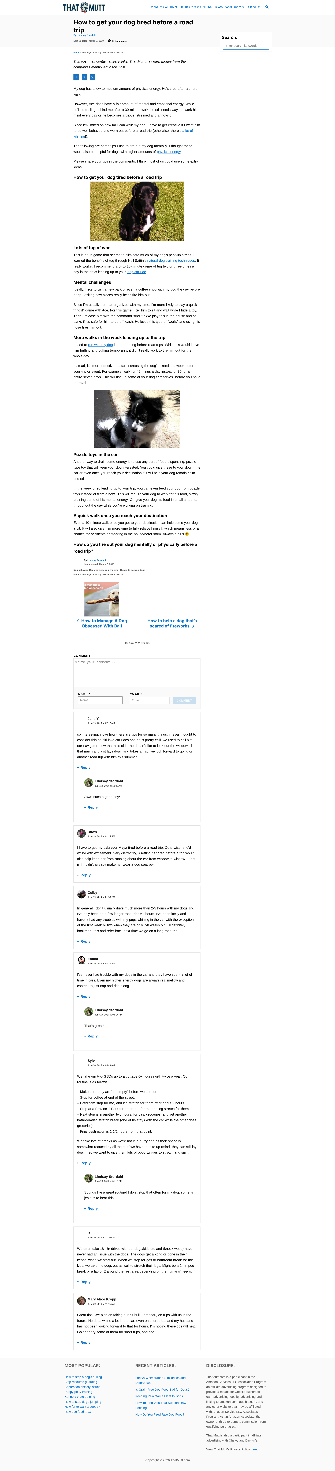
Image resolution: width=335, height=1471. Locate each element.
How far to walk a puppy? (82, 1406)
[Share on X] (92, 77)
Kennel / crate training (80, 1396)
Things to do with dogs (132, 570)
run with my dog (100, 345)
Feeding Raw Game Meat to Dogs (159, 1396)
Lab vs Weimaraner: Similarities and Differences (160, 1380)
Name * (84, 694)
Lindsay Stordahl (87, 35)
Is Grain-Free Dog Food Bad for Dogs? (162, 1389)
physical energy (169, 152)
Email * (136, 694)
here (254, 1449)
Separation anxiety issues (82, 1387)
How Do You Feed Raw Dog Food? (159, 1414)
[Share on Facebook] (76, 77)
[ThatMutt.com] (94, 7)
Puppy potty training (78, 1392)
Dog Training (111, 570)
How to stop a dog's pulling (83, 1377)
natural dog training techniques (171, 260)
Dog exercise (96, 570)
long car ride (136, 272)
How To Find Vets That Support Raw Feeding (160, 1405)
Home (76, 52)
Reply (85, 767)
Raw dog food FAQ (78, 1411)
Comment (82, 655)
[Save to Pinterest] (84, 77)
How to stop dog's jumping (83, 1402)
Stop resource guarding (81, 1382)
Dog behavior (80, 570)
